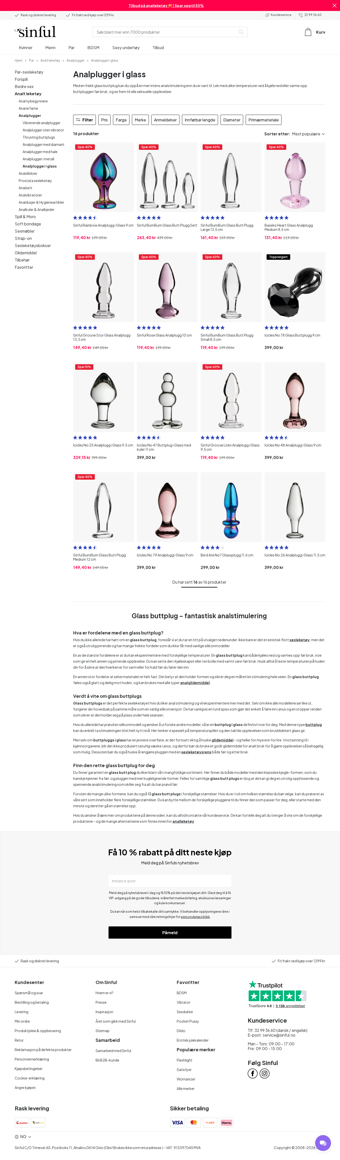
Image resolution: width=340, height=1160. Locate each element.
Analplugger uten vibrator (43, 130)
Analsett (25, 187)
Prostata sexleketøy (35, 180)
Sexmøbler (25, 231)
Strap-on (23, 238)
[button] (335, 5)
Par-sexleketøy (29, 72)
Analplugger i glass (40, 166)
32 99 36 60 (313, 15)
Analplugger (30, 115)
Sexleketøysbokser (33, 245)
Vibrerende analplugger (41, 122)
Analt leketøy (28, 93)
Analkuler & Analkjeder (37, 209)
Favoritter (24, 267)
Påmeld (169, 932)
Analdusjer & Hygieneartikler (41, 202)
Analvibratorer (30, 195)
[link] (18, 60)
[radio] (75, 218)
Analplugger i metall (38, 159)
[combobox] (165, 32)
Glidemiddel (26, 252)
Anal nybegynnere (33, 101)
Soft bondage (28, 223)
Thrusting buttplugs (39, 137)
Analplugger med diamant (43, 144)
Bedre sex (24, 86)
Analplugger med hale (40, 151)
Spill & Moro (25, 216)
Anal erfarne (28, 108)
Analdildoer (28, 173)
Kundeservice (281, 15)
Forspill (21, 79)
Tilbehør (22, 260)
